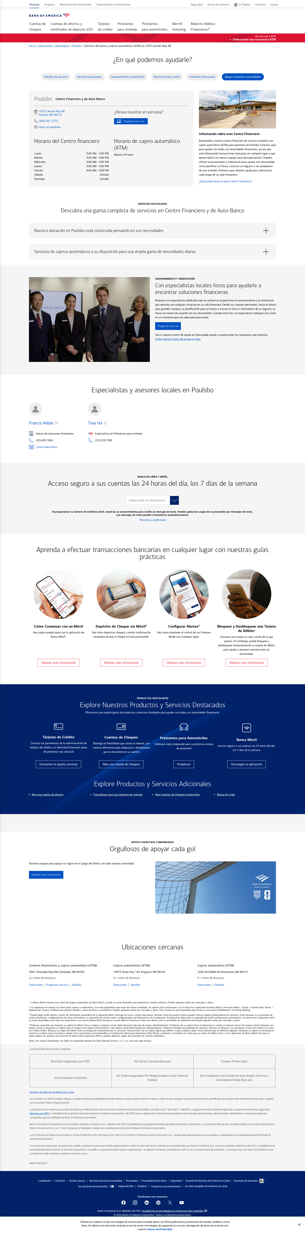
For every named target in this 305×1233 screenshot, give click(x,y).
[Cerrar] (299, 1224)
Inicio (32, 46)
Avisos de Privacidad (159, 1229)
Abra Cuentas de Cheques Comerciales (177, 794)
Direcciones (36, 984)
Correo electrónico (46, 447)
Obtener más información (58, 663)
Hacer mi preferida (49, 127)
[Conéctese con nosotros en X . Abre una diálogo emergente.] (170, 1203)
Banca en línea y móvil (167, 76)
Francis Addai (41, 423)
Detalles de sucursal (56, 76)
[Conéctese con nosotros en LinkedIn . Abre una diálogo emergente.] (147, 1203)
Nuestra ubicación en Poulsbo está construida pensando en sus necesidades (152, 231)
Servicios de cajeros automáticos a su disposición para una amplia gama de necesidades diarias (152, 252)
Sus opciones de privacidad (93, 1186)
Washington (62, 46)
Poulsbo (77, 46)
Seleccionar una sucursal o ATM (254, 39)
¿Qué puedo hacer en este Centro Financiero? (225, 181)
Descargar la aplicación (246, 764)
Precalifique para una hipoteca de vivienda (117, 794)
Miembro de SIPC (39, 1113)
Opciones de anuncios (246, 1180)
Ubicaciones (45, 46)
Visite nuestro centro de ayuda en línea (178, 339)
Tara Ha (95, 423)
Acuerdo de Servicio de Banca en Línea (52, 1092)
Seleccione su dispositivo (147, 500)
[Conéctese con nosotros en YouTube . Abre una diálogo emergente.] (182, 1203)
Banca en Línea (226, 794)
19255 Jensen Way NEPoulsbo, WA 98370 (51, 113)
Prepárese (183, 764)
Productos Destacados (202, 76)
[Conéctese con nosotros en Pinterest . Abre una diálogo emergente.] (158, 1203)
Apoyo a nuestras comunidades (243, 76)
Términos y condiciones (152, 520)
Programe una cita (129, 122)
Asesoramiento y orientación (127, 76)
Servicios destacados (89, 76)
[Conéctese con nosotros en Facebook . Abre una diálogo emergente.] (123, 1203)
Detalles (77, 984)
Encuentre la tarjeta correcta (58, 764)
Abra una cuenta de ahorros (47, 794)
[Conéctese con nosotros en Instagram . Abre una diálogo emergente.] (135, 1203)
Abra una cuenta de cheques (121, 764)
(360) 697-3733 (48, 121)
